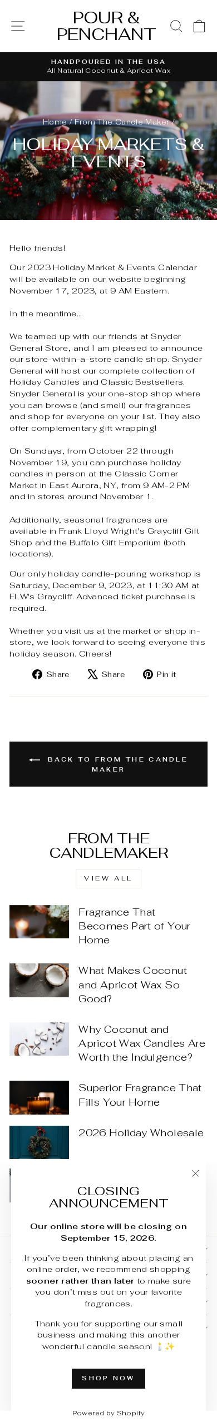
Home (55, 122)
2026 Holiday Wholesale (141, 1132)
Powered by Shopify (108, 1413)
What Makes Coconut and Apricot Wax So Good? (132, 984)
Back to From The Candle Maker (116, 764)
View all (108, 878)
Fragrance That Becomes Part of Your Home (134, 926)
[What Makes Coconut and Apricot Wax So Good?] (39, 980)
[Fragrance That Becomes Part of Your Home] (39, 921)
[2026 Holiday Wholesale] (39, 1142)
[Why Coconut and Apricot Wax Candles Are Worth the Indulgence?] (39, 1039)
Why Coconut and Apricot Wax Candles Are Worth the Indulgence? (141, 1043)
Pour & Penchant (106, 26)
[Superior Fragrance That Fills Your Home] (39, 1097)
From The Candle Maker (122, 122)
